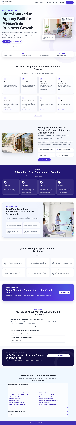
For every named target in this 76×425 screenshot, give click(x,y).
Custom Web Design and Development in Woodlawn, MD (19, 390)
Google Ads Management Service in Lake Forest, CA (49, 388)
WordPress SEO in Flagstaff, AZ (15, 400)
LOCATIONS (42, 2)
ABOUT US (55, 2)
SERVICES (36, 2)
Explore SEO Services (8, 91)
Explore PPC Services (44, 91)
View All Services (38, 115)
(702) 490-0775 (59, 359)
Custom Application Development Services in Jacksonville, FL (51, 386)
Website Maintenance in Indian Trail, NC (46, 394)
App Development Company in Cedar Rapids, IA (18, 404)
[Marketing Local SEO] (7, 2)
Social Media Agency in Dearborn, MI (46, 398)
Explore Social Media (26, 109)
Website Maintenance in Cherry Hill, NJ (16, 388)
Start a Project (7, 41)
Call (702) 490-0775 (17, 41)
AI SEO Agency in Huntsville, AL (15, 396)
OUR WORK (49, 2)
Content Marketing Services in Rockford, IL (47, 396)
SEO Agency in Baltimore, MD (44, 392)
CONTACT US (61, 2)
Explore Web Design (62, 91)
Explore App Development (45, 109)
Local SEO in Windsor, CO (13, 386)
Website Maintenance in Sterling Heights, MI (47, 404)
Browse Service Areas (64, 292)
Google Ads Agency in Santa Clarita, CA (16, 402)
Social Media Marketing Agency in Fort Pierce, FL (48, 400)
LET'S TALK (69, 2)
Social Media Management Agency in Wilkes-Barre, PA (19, 392)
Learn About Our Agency (44, 159)
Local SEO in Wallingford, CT (44, 402)
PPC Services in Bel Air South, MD (15, 398)
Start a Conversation (58, 355)
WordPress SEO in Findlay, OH (45, 390)
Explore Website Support (63, 109)
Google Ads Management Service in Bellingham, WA (18, 394)
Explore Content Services (9, 109)
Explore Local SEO (26, 91)
